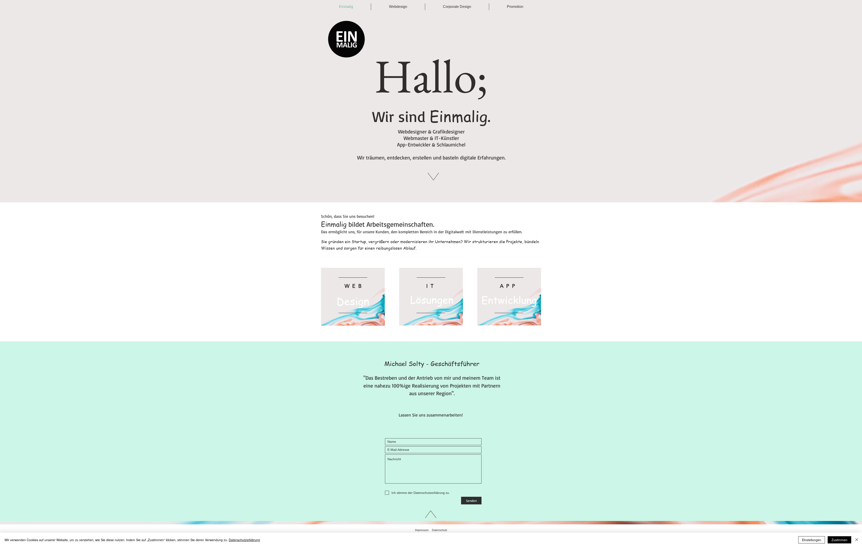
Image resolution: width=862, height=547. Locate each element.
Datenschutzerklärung (244, 540)
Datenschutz (439, 530)
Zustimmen (839, 540)
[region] (353, 297)
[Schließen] (856, 539)
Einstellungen (811, 540)
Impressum (422, 530)
